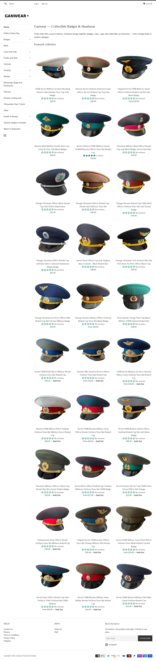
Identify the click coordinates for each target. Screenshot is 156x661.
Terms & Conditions (11, 635)
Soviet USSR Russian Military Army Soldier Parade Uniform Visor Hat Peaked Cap (93, 600)
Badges (17, 39)
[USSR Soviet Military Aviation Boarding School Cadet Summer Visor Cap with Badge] (52, 67)
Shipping (7, 641)
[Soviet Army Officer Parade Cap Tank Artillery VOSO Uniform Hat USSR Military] (52, 576)
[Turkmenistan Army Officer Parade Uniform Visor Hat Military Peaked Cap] (52, 518)
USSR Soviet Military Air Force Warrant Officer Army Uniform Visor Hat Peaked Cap (134, 375)
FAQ (56, 632)
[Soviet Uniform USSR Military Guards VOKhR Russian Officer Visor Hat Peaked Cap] (93, 124)
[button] (47, 98)
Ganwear (19, 656)
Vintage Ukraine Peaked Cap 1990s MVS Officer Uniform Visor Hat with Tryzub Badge (133, 206)
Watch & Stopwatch (12, 129)
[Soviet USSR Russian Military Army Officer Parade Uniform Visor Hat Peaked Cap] (93, 407)
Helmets (7, 64)
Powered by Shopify (29, 656)
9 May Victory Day (11, 33)
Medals (17, 76)
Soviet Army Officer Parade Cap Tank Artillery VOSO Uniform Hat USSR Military (52, 600)
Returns (7, 632)
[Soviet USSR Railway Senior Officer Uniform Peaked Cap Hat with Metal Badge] (133, 407)
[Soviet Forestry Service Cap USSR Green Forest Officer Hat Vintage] (133, 464)
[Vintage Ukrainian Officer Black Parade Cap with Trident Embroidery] (52, 182)
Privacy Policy (9, 638)
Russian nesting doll (12, 98)
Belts (6, 46)
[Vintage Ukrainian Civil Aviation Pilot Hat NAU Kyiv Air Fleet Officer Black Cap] (133, 239)
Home (6, 27)
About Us (58, 629)
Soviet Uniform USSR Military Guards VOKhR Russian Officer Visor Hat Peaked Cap (93, 149)
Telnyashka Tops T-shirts (14, 104)
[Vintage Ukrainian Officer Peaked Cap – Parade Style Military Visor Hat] (93, 182)
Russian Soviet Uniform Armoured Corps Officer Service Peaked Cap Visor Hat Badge (93, 92)
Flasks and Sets (17, 58)
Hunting (17, 70)
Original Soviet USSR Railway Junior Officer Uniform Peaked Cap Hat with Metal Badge (134, 92)
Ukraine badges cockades (15, 123)
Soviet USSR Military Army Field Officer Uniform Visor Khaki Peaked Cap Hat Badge (133, 543)
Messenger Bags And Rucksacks (13, 84)
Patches (7, 92)
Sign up (44, 4)
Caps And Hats (17, 52)
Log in (36, 4)
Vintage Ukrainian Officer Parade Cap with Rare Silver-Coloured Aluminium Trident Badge (52, 263)
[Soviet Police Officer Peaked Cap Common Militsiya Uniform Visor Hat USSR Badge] (93, 464)
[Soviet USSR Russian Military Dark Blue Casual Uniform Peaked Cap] (133, 576)
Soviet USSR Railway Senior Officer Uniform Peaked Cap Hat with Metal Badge (134, 432)
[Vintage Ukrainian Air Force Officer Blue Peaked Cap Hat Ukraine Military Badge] (52, 296)
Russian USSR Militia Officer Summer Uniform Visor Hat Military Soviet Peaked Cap (52, 432)
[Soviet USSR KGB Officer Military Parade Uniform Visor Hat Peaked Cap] (52, 350)
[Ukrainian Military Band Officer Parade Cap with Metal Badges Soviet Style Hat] (133, 124)
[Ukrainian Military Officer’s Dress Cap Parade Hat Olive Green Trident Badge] (52, 464)
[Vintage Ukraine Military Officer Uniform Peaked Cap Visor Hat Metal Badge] (93, 296)
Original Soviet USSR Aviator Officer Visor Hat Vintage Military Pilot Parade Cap (93, 543)
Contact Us (8, 629)
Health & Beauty (17, 116)
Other (6, 110)
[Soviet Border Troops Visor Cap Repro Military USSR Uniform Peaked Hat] (133, 296)
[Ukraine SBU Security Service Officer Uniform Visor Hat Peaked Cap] (93, 350)
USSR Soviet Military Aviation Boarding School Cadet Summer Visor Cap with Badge (52, 92)
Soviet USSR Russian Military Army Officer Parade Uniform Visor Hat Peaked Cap (93, 432)
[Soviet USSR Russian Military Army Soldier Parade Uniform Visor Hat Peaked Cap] (93, 576)
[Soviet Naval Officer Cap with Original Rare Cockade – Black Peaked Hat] (93, 239)
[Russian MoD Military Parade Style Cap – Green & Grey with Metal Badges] (52, 124)
